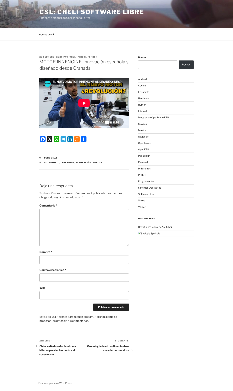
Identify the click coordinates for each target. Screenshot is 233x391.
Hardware (143, 98)
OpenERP (143, 149)
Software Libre (146, 194)
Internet (142, 111)
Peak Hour (144, 155)
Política (142, 175)
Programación (146, 181)
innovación (84, 162)
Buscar (142, 57)
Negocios (143, 136)
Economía (143, 92)
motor (98, 162)
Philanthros (144, 168)
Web (42, 287)
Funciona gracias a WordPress (54, 383)
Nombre (45, 252)
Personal (51, 158)
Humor (142, 104)
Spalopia (155, 233)
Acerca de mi (46, 34)
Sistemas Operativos (149, 187)
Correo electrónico (52, 270)
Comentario (48, 205)
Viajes (141, 200)
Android (142, 79)
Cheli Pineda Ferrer (83, 57)
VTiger (141, 206)
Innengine (68, 162)
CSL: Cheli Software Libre (91, 12)
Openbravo (144, 143)
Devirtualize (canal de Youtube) (155, 226)
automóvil (51, 162)
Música (142, 130)
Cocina (142, 85)
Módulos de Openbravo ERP (153, 117)
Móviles (142, 123)
